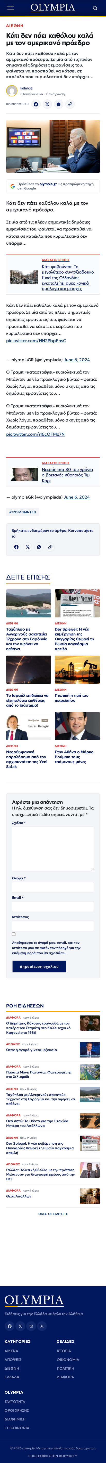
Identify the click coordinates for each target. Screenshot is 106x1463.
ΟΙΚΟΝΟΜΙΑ (68, 1359)
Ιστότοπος (20, 917)
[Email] (31, 1326)
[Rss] (42, 1326)
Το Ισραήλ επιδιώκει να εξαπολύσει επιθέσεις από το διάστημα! (27, 700)
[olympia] (53, 8)
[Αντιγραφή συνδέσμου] (70, 104)
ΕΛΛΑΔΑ (12, 1377)
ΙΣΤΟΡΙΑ (64, 1351)
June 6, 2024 (77, 359)
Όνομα (19, 878)
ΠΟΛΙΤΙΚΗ (65, 1368)
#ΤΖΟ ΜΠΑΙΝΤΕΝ (22, 512)
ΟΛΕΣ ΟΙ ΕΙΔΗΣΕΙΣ (53, 1214)
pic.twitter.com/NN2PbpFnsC (36, 340)
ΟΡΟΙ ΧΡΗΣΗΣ (17, 1410)
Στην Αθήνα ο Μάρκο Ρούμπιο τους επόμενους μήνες (74, 756)
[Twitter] (47, 104)
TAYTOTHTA (15, 1401)
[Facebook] (36, 104)
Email (18, 897)
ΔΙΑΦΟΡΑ (65, 1377)
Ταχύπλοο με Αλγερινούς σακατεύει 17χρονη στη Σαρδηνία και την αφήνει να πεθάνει (27, 639)
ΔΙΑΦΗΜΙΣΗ (15, 1419)
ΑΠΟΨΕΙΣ (13, 1359)
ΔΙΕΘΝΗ (14, 25)
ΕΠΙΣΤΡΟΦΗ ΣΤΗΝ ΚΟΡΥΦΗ (53, 1456)
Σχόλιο (19, 823)
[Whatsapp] (58, 104)
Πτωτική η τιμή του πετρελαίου (72, 698)
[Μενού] (10, 8)
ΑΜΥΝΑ (11, 1351)
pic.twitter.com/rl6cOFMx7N (35, 434)
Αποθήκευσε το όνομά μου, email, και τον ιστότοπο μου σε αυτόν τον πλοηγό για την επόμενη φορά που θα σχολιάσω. (46, 947)
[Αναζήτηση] (95, 8)
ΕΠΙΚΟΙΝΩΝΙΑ (17, 1428)
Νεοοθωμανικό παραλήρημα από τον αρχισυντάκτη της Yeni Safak (26, 759)
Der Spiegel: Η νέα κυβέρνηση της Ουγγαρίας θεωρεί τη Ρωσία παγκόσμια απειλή (74, 639)
